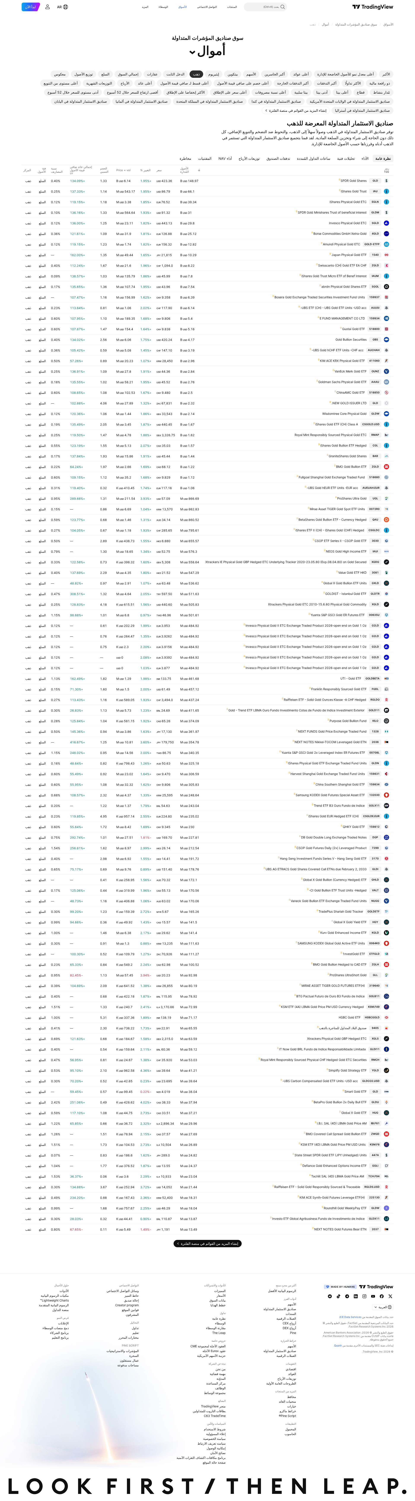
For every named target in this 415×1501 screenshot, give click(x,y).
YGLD (375, 1070)
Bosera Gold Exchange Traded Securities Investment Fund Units (320, 297)
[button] (224, 7)
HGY (375, 922)
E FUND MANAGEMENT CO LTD (342, 318)
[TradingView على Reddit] (330, 1296)
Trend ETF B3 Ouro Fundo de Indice (339, 805)
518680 (374, 477)
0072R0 (374, 509)
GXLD (375, 583)
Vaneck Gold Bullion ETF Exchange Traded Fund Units (329, 901)
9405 (375, 1028)
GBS (375, 339)
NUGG (375, 900)
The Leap (219, 1333)
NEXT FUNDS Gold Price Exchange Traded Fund (332, 731)
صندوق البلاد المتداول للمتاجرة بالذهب (343, 1028)
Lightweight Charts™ (54, 1300)
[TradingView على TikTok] (338, 1296)
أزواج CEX (289, 1323)
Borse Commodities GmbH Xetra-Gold (340, 233)
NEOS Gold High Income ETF (346, 551)
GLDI (375, 869)
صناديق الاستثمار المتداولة (279, 1309)
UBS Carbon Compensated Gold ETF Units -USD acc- (320, 1081)
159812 (374, 826)
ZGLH (375, 964)
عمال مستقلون (129, 1360)
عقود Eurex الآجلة (214, 1351)
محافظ (291, 1397)
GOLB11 (374, 996)
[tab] (386, 74)
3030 (375, 540)
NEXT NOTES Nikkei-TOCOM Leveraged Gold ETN (331, 742)
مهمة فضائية (218, 1374)
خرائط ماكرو (288, 1411)
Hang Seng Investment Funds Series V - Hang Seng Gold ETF (323, 858)
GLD (375, 180)
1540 (375, 254)
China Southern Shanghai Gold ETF (340, 784)
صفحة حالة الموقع (214, 1462)
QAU (375, 519)
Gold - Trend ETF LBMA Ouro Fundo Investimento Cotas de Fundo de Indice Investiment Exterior (296, 710)
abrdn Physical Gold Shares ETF (344, 286)
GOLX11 (374, 805)
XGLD (375, 604)
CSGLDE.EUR (371, 816)
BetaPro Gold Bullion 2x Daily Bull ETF (340, 1102)
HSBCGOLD (372, 1017)
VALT (375, 890)
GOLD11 (374, 710)
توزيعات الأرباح (287, 1378)
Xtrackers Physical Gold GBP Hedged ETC (337, 1038)
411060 (374, 360)
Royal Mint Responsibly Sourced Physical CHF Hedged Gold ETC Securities (314, 1060)
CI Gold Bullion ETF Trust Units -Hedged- (338, 890)
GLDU (375, 1102)
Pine (293, 1333)
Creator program (127, 1305)
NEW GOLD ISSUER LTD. (349, 403)
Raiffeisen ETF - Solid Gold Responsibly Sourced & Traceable (317, 1187)
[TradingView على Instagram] (364, 1296)
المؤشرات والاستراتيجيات (123, 1351)
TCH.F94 (374, 1176)
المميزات (220, 1291)
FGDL (375, 689)
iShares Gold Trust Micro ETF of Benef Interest (334, 276)
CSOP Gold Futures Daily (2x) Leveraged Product (332, 848)
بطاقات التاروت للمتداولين (209, 1411)
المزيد (145, 6)
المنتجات (232, 6)
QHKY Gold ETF (354, 827)
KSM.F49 (374, 1006)
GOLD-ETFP (372, 244)
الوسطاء (163, 6)
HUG (375, 1112)
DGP (375, 837)
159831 (374, 773)
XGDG (375, 562)
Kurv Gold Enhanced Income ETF (343, 932)
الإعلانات (63, 1323)
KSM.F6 (375, 1144)
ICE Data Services (350, 1317)
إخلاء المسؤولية (216, 1434)
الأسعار (221, 1295)
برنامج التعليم (60, 1337)
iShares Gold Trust (354, 191)
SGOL (375, 286)
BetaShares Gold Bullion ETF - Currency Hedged (332, 519)
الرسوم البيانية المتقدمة (54, 1305)
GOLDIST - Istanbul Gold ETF (345, 594)
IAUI (375, 551)
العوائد (292, 1374)
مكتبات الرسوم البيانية (55, 1295)
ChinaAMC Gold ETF (351, 392)
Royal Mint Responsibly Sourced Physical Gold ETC (331, 435)
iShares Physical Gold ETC (348, 202)
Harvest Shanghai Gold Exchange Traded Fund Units (327, 774)
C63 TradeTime (215, 1416)
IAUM (375, 276)
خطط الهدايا (218, 1305)
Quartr (338, 1345)
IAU (375, 191)
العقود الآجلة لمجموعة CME (208, 1346)
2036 (375, 742)
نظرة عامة (219, 1318)
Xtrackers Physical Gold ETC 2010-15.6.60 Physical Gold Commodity (317, 604)
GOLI (375, 1165)
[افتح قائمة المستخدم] (47, 7)
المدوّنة (221, 1378)
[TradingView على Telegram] (347, 1296)
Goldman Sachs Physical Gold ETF (342, 382)
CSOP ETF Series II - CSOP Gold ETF (341, 541)
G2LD (375, 625)
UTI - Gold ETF (350, 678)
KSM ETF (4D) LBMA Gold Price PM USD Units (333, 1144)
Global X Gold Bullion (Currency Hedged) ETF (335, 879)
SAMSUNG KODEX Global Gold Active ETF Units (331, 943)
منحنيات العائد (287, 1401)
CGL (375, 445)
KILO (375, 720)
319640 (374, 985)
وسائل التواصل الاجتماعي (123, 1291)
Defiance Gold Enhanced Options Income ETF (334, 1165)
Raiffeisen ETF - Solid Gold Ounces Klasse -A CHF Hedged (325, 699)
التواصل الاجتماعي (207, 6)
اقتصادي (291, 1369)
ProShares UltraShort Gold (348, 975)
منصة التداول (60, 1310)
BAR (375, 456)
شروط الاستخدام (215, 1429)
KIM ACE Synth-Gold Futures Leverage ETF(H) (332, 1197)
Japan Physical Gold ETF (349, 255)
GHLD (375, 879)
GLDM (375, 212)
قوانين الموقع (130, 1310)
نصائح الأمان (218, 1453)
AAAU (375, 381)
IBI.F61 (375, 1123)
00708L (374, 752)
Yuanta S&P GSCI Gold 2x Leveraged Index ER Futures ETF (323, 752)
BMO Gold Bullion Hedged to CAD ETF (340, 964)
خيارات (291, 1406)
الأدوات (64, 1291)
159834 (374, 784)
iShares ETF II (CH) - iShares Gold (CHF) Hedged (329, 530)
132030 (374, 795)
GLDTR (375, 593)
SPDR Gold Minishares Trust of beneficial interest (332, 212)
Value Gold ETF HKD (352, 572)
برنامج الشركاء (59, 1333)
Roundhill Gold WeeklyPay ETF (345, 1208)
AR (59, 7)
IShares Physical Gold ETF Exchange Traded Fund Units (327, 763)
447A (375, 1155)
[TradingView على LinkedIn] (356, 1296)
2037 (375, 1229)
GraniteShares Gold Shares (348, 456)
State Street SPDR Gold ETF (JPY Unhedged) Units (331, 1155)
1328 (375, 731)
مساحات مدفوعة (128, 1365)
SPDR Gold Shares (354, 180)
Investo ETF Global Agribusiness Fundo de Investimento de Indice (318, 1218)
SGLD (375, 223)
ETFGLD (374, 953)
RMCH (375, 1059)
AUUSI (375, 307)
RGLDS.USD (372, 1186)
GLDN (375, 763)
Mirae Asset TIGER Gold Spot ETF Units (337, 509)
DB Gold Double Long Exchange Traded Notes (334, 837)
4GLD (375, 233)
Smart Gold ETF (356, 1091)
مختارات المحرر (129, 1337)
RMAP (375, 434)
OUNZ (375, 371)
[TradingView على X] (390, 1296)
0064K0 (374, 943)
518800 (374, 329)
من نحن (220, 1369)
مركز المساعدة (216, 1383)
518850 (374, 392)
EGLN (375, 201)
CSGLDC (374, 530)
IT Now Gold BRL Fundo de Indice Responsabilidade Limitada (322, 1049)
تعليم (135, 1333)
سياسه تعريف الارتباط (212, 1443)
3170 (375, 858)
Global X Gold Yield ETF (350, 922)
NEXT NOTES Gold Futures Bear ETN (340, 1229)
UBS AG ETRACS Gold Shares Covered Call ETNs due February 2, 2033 (316, 869)
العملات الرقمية (286, 1318)
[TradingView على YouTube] (373, 1296)
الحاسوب (290, 1434)
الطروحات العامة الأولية (281, 1383)
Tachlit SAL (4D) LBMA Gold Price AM (337, 1176)
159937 (374, 297)
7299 (375, 848)
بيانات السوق (217, 1300)
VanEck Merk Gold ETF (351, 371)
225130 (374, 1197)
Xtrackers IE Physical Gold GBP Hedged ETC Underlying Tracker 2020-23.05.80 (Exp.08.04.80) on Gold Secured (286, 562)
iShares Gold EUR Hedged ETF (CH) (333, 816)
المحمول (290, 1429)
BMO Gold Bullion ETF (351, 466)
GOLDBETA (373, 678)
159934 (374, 318)
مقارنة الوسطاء (216, 1328)
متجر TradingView (213, 1406)
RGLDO (375, 699)
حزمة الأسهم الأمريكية (211, 1355)
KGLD (375, 932)
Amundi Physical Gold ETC (341, 244)
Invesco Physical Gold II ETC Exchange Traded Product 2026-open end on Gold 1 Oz (306, 625)
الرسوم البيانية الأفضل (282, 1291)
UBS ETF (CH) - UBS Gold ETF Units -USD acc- (333, 308)
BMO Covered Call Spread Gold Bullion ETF (336, 1134)
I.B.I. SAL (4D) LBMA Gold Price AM (342, 1123)
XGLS (375, 1038)
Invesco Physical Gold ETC (348, 223)
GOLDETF (373, 911)
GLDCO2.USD (371, 1081)
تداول (135, 1328)
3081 (375, 572)
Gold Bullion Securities (351, 339)
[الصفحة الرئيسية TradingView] (373, 7)
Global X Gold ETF (354, 1113)
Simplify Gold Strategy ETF (348, 1070)
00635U (374, 614)
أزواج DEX (289, 1328)
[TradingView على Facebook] (382, 1296)
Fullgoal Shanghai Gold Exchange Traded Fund (332, 477)
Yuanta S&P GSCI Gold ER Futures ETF (338, 615)
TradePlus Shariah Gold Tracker (341, 911)
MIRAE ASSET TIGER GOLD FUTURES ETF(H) (333, 985)
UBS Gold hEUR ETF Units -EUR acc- (332, 488)
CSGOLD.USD (371, 424)
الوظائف (220, 1388)
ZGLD (375, 265)
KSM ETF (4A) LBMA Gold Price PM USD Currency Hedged (322, 1007)
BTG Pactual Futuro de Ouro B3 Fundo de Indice (330, 996)
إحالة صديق (131, 1300)
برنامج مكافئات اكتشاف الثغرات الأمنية (201, 1457)
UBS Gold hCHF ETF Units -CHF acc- (338, 350)
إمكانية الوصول (216, 1448)
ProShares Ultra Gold (352, 498)
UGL (375, 498)
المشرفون (132, 1314)
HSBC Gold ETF (350, 1017)
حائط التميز (131, 1295)
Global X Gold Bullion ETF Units (345, 583)
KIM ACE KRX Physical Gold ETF (342, 360)
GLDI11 (375, 1049)
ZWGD (375, 1133)
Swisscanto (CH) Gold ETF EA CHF (342, 265)
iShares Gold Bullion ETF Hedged (343, 445)
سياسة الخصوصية (214, 1438)
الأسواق (182, 6)
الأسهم (292, 1304)
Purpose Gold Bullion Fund (348, 721)
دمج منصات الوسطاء (56, 1328)
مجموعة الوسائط (215, 1393)
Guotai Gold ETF (353, 329)
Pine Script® (287, 1416)
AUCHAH (374, 350)
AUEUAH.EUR (371, 487)
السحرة (134, 1355)
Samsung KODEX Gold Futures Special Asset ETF (330, 795)
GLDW (375, 413)
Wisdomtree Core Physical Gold (344, 413)
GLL (375, 975)
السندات (291, 1314)
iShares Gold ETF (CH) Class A (336, 424)
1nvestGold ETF (354, 954)
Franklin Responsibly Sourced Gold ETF (339, 689)
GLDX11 (374, 1218)
